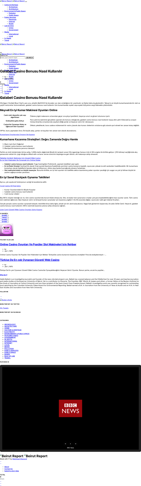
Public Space (14, 15)
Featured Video (11, 335)
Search (29, 57)
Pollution (12, 13)
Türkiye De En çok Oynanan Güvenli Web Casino (29, 259)
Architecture (13, 9)
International (14, 34)
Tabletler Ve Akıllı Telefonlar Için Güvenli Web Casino (20, 158)
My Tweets (4, 308)
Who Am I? (3, 275)
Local (11, 36)
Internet (12, 21)
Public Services (10, 17)
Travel (6, 40)
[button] (65, 444)
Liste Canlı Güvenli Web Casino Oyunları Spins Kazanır (21, 210)
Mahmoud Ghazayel (19, 459)
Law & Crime (9, 26)
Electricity (12, 19)
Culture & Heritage (11, 5)
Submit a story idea (11, 471)
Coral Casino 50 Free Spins (10, 186)
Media (6, 32)
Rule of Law (9, 356)
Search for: (4, 55)
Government (13, 30)
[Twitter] (0, 463)
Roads (11, 24)
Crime (11, 28)
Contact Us (8, 469)
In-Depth (7, 38)
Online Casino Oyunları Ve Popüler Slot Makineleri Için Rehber (38, 244)
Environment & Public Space (15, 11)
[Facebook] (0, 461)
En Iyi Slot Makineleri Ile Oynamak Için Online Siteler (20, 160)
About (6, 467)
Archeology (13, 7)
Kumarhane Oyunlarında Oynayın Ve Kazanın (17, 134)
